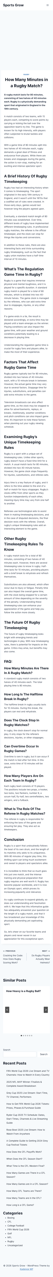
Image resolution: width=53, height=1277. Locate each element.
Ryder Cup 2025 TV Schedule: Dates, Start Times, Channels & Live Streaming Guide (27, 1119)
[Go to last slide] (7, 1010)
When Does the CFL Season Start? (24, 1159)
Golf (9, 1233)
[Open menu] (47, 5)
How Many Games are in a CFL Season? (27, 1184)
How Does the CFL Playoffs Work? (24, 1152)
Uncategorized (15, 1245)
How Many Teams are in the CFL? (23, 1198)
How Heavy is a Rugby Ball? (23, 991)
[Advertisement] (26, 38)
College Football (15, 1225)
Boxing (10, 1217)
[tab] (21, 1035)
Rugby (26, 74)
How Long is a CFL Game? (20, 1205)
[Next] (46, 1010)
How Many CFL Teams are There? (24, 1191)
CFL (9, 1221)
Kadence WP (26, 1269)
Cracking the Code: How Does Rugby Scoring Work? (13, 957)
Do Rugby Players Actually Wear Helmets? (41, 957)
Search (6, 1050)
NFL (9, 1237)
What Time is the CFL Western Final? (25, 1166)
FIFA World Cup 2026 (18, 1229)
